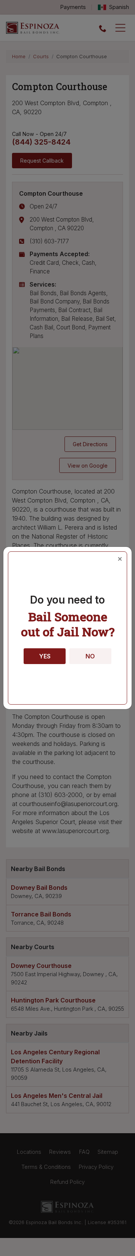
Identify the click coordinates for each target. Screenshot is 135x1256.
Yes (45, 656)
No (90, 656)
